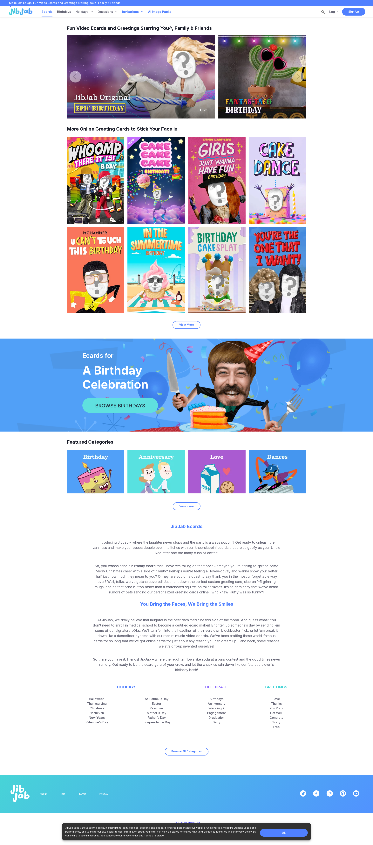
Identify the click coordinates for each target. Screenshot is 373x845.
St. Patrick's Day (156, 699)
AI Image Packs (159, 12)
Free (276, 727)
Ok (284, 832)
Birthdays (64, 12)
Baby (216, 722)
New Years (97, 718)
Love (276, 699)
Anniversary (216, 703)
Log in (333, 12)
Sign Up (353, 11)
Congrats (276, 718)
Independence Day (157, 722)
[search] (323, 12)
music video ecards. (192, 636)
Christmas (97, 708)
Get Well (276, 713)
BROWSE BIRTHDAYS (120, 406)
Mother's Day (156, 713)
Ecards (47, 12)
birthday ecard (143, 566)
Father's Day (156, 718)
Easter (156, 703)
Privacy (103, 793)
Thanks (276, 703)
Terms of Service (154, 835)
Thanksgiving (97, 703)
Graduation (216, 718)
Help (62, 793)
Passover (156, 708)
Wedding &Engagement (216, 710)
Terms (82, 793)
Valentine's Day (96, 722)
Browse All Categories (186, 751)
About (43, 793)
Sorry (276, 722)
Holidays (82, 12)
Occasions (105, 12)
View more (186, 506)
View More (186, 324)
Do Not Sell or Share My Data (186, 823)
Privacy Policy (131, 835)
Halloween (97, 699)
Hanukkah (97, 713)
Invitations (130, 12)
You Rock (276, 708)
